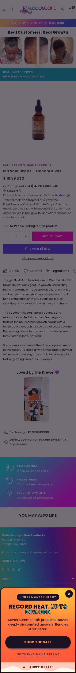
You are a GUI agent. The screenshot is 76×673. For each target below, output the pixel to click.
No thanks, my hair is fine (38, 654)
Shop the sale (38, 642)
